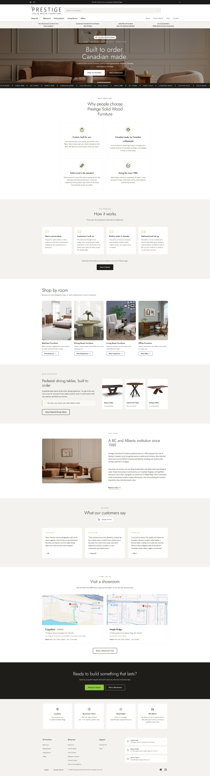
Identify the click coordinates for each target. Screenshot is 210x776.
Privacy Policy (72, 760)
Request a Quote (94, 687)
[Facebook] (30, 2)
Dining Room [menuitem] (59, 18)
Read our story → (114, 488)
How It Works (158, 18)
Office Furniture (145, 343)
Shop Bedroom (49, 354)
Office (44, 757)
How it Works (105, 267)
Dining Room (47, 749)
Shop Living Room (114, 354)
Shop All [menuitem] (34, 18)
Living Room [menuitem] (72, 18)
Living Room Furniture (115, 343)
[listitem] (112, 394)
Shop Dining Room (82, 354)
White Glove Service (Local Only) (163, 26)
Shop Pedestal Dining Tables (55, 412)
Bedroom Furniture (50, 343)
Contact (176, 18)
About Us (71, 745)
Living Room (46, 753)
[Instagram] (34, 2)
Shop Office (144, 354)
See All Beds (88, 26)
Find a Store (72, 753)
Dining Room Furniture (83, 343)
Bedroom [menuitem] (47, 18)
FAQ (168, 18)
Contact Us (103, 745)
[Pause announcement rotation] (179, 2)
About (148, 18)
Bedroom (46, 745)
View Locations (48, 26)
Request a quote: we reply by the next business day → (107, 2)
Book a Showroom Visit (105, 651)
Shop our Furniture (94, 73)
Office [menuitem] (83, 18)
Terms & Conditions (74, 764)
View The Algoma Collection (125, 26)
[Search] (158, 10)
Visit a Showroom (116, 73)
